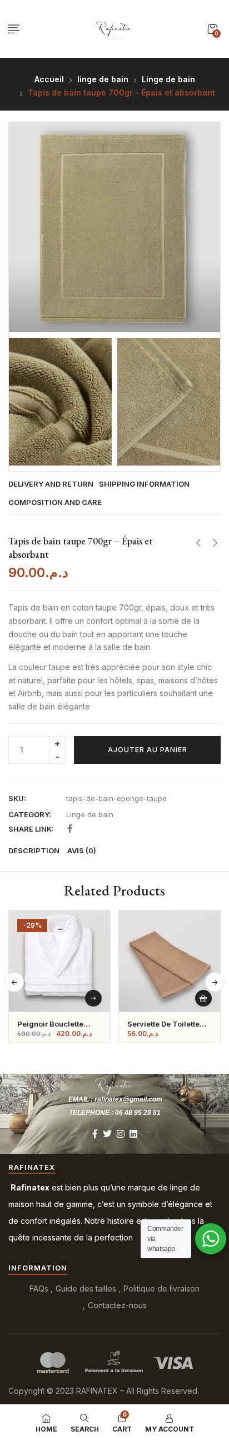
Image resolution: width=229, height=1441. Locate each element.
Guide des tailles (86, 1288)
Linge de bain (168, 79)
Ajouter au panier (147, 749)
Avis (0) (81, 850)
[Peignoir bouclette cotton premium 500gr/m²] (59, 960)
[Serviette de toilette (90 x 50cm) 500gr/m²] (169, 960)
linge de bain (102, 79)
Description (33, 850)
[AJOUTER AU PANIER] (203, 998)
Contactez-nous (117, 1305)
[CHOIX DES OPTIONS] (93, 998)
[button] (212, 29)
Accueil (49, 79)
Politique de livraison (161, 1288)
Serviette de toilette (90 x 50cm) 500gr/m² (167, 1028)
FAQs (38, 1288)
